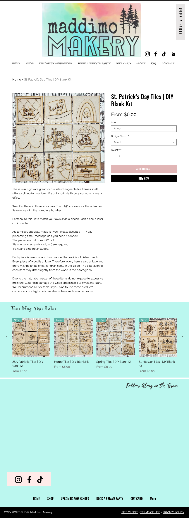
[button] (173, 54)
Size (114, 122)
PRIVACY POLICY (173, 512)
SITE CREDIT (129, 512)
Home (16, 79)
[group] (94, 345)
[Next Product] (183, 337)
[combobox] (144, 128)
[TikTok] (164, 54)
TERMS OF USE (150, 512)
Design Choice (120, 136)
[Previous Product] (6, 337)
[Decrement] (114, 156)
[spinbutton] (119, 156)
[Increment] (125, 156)
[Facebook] (155, 54)
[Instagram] (147, 54)
